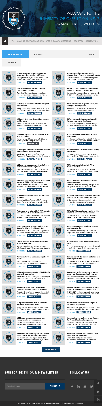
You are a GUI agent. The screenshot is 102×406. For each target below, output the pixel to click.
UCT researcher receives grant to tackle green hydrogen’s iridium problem (82, 105)
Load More (51, 349)
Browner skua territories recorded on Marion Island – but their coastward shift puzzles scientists (82, 273)
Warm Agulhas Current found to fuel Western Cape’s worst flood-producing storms (83, 319)
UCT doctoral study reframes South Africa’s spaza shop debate (82, 181)
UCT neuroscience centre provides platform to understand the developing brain (33, 166)
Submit (55, 386)
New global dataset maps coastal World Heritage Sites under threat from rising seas (32, 288)
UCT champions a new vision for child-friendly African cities (83, 151)
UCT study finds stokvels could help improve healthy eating (32, 120)
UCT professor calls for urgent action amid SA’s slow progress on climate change (82, 120)
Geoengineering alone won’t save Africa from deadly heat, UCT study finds (82, 334)
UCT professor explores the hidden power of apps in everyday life (82, 227)
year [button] (90, 54)
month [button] (11, 62)
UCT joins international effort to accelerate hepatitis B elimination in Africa (32, 304)
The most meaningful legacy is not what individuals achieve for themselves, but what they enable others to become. (32, 339)
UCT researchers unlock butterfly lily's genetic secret (83, 242)
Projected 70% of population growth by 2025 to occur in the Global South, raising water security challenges (83, 288)
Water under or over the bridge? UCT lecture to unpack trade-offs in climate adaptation (33, 212)
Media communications (58, 41)
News (11, 41)
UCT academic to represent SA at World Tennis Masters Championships (33, 273)
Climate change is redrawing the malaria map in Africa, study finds (32, 242)
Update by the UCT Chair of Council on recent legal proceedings (33, 135)
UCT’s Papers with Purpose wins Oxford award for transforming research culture (33, 151)
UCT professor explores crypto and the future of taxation (33, 196)
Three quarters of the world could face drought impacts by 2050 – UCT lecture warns (33, 181)
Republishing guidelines (73, 403)
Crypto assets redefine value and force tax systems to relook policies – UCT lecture (31, 74)
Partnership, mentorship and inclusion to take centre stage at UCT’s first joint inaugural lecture (33, 334)
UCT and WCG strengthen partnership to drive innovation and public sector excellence (83, 212)
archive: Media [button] (15, 54)
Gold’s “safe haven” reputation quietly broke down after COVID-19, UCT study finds (32, 227)
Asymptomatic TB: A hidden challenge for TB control (33, 258)
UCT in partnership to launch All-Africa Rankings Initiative (80, 166)
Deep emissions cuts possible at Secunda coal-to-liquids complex (31, 89)
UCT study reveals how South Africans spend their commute (33, 105)
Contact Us (91, 41)
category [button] (39, 54)
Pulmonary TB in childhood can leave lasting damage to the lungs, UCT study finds (82, 89)
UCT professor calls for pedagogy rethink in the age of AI (82, 135)
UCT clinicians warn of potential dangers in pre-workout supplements (82, 304)
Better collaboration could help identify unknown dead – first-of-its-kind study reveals (83, 74)
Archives (78, 41)
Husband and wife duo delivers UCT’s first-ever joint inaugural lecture (83, 258)
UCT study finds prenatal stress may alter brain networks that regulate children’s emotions (83, 196)
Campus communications (30, 41)
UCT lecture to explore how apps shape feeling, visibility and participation (30, 319)
